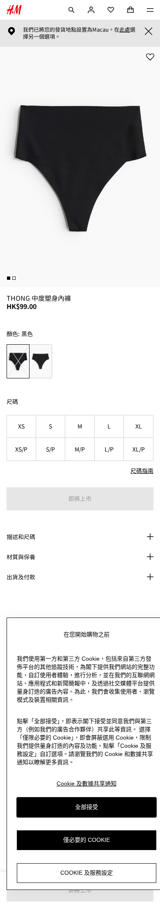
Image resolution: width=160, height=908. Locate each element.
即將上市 (80, 498)
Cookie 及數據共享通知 (87, 783)
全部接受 (86, 807)
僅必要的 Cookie (86, 840)
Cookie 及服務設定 (86, 872)
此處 (124, 29)
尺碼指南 (141, 470)
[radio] (18, 361)
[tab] (9, 278)
